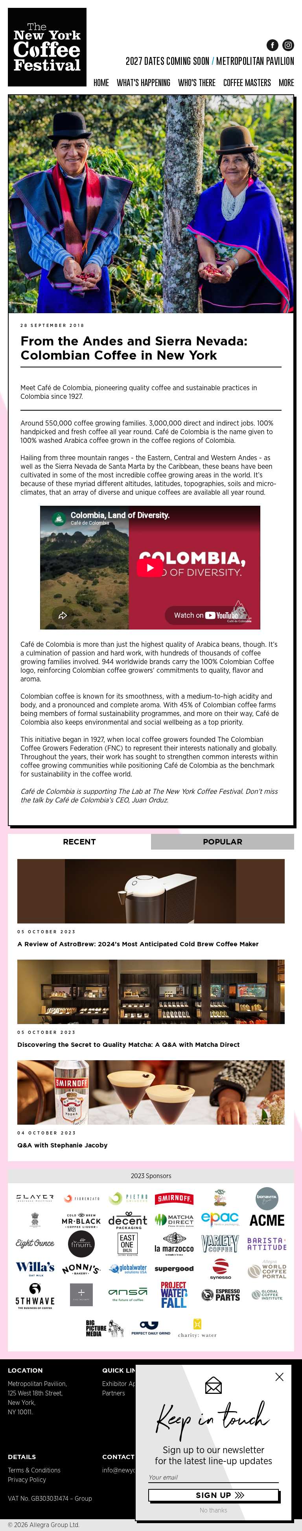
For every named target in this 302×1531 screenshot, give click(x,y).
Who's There (196, 82)
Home (101, 82)
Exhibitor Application (131, 1384)
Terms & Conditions (34, 1470)
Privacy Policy (27, 1480)
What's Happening (143, 82)
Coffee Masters (247, 82)
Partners (113, 1393)
